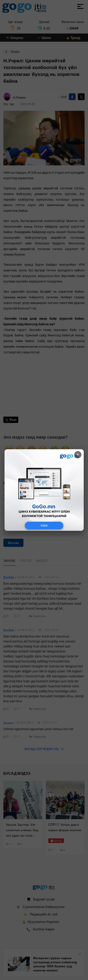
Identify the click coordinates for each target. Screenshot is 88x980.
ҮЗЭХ (44, 525)
